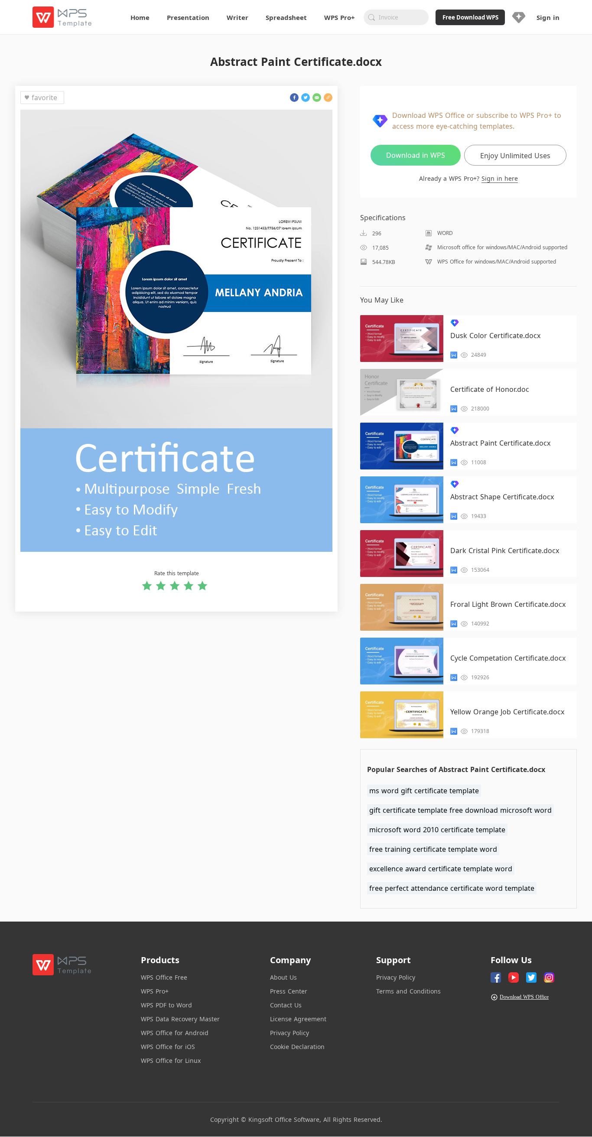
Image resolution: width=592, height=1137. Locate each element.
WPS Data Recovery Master (180, 1019)
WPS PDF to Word (166, 1005)
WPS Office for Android (174, 1033)
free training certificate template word (433, 849)
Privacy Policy (289, 1033)
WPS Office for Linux (171, 1060)
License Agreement (298, 1019)
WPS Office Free (164, 977)
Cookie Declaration (297, 1047)
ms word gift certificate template (424, 790)
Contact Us (286, 1005)
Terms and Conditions (408, 991)
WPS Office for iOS (168, 1047)
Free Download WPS (470, 17)
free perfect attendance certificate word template (451, 888)
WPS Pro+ (155, 991)
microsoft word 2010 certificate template (437, 829)
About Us (283, 977)
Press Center (288, 991)
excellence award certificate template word (440, 868)
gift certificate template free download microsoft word (460, 810)
